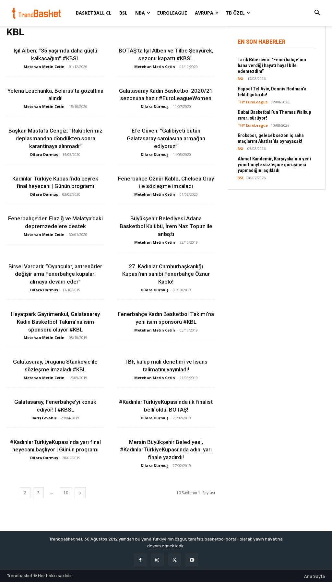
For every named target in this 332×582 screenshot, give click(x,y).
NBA (140, 13)
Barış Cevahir (43, 417)
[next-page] (80, 492)
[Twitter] (174, 559)
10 (66, 492)
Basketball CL (94, 13)
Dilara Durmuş (154, 106)
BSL (123, 13)
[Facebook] (140, 559)
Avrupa (204, 13)
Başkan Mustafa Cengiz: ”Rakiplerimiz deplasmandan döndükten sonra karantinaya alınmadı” (55, 138)
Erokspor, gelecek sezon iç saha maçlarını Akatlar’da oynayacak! (271, 138)
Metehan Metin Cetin (44, 66)
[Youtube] (191, 559)
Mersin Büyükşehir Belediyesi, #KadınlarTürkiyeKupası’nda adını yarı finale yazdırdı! (166, 450)
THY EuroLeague (253, 102)
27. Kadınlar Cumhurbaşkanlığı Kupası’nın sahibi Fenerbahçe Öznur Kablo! (166, 274)
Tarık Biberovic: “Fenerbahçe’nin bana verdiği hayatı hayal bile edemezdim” (272, 65)
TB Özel (235, 13)
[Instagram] (157, 559)
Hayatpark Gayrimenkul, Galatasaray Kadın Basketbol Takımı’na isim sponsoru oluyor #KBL (55, 322)
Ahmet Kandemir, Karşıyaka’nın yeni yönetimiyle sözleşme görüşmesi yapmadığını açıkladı (274, 164)
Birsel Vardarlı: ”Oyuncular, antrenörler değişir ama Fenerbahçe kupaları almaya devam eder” (55, 274)
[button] (317, 13)
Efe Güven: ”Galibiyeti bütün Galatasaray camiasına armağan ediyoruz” (166, 138)
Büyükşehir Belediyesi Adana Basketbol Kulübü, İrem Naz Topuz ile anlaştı (166, 226)
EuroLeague (172, 13)
